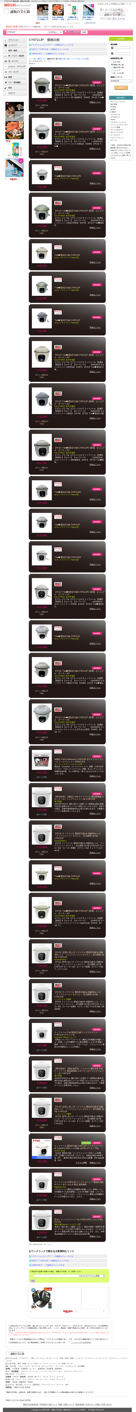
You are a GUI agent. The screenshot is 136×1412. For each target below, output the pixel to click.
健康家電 (41, 1369)
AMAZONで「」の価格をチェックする (48, 54)
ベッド (52, 1364)
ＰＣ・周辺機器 (14, 82)
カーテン (70, 1364)
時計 (33, 1358)
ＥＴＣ (52, 1377)
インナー (124, 1358)
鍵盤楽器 (22, 1382)
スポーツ (11, 93)
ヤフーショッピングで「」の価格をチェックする (52, 45)
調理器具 (36, 1385)
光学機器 (81, 1366)
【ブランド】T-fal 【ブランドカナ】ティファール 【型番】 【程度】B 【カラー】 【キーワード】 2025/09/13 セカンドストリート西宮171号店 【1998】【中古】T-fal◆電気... (79, 680)
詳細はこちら (95, 102)
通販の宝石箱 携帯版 (22, 1387)
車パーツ (38, 1377)
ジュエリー (79, 1358)
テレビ (20, 1366)
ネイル (49, 1358)
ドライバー (68, 1371)
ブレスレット (114, 1358)
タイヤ (45, 1377)
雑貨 (72, 1358)
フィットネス (50, 1379)
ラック (30, 1364)
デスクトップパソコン (29, 1371)
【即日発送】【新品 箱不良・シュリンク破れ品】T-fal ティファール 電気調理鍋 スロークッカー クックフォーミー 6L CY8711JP (79, 1071)
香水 (61, 1358)
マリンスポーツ (29, 1379)
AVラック (38, 1364)
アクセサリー (24, 1358)
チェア (46, 1364)
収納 (24, 1364)
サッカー (39, 1379)
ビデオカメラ (71, 1366)
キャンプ (27, 1385)
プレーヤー (60, 1366)
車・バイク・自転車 (16, 56)
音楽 (10, 88)
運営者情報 (80, 1404)
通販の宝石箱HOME (31, 1404)
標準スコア (41, 59)
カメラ (27, 1366)
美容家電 (49, 1369)
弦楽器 (15, 1382)
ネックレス (40, 1358)
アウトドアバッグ (48, 1385)
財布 (67, 1358)
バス (58, 1364)
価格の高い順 (64, 59)
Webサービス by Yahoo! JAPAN (18, 1400)
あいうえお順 (83, 59)
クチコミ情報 (81, 1163)
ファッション (13, 40)
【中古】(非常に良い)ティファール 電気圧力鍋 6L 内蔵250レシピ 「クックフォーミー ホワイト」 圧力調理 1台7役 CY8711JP (79, 954)
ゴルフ (18, 1379)
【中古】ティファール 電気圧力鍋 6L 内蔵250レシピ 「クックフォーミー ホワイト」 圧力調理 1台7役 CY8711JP (77, 835)
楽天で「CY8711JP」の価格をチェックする (50, 49)
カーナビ (60, 1377)
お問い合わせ (106, 1404)
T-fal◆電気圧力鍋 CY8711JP (67, 255)
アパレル (88, 1358)
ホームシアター (48, 1366)
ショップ (73, 59)
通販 (60, 1404)
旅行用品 (19, 1385)
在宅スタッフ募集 (93, 1404)
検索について (69, 1404)
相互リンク (53, 1404)
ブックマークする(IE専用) (81, 1343)
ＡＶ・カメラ (13, 72)
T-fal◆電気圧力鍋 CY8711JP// (67, 176)
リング (105, 1358)
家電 (10, 77)
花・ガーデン (13, 61)
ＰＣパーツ (78, 1371)
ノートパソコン (46, 1371)
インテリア (12, 45)
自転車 (30, 1377)
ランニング (61, 1379)
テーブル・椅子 (63, 1385)
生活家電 (15, 1369)
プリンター (58, 1371)
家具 (19, 1364)
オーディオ (36, 1366)
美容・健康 (12, 50)
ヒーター (32, 1369)
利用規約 (43, 1404)
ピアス (9, 1361)
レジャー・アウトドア (17, 66)
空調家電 (24, 1369)
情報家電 (58, 1369)
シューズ (97, 1358)
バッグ (55, 1358)
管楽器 (30, 1382)
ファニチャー (21, 1374)
